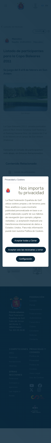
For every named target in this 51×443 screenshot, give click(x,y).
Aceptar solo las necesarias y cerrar (25, 249)
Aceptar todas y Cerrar (25, 240)
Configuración (25, 258)
